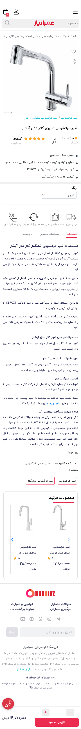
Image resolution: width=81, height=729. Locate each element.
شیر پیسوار (52, 403)
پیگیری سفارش (60, 609)
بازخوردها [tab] (27, 234)
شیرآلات (65, 36)
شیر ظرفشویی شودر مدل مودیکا (60, 549)
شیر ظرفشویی (49, 36)
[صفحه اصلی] (74, 36)
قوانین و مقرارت (22, 604)
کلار (27, 117)
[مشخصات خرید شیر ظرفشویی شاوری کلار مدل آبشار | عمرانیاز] (40, 593)
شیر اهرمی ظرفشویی (37, 463)
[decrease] (70, 712)
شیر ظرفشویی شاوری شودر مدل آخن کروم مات (26, 550)
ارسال (12, 632)
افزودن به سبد (57, 722)
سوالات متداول (61, 604)
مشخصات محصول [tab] (49, 234)
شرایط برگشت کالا (22, 609)
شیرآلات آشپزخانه (65, 463)
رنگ (73, 187)
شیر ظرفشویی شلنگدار (45, 117)
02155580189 (48, 677)
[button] (12, 539)
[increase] (46, 712)
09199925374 (32, 677)
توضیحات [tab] (72, 234)
